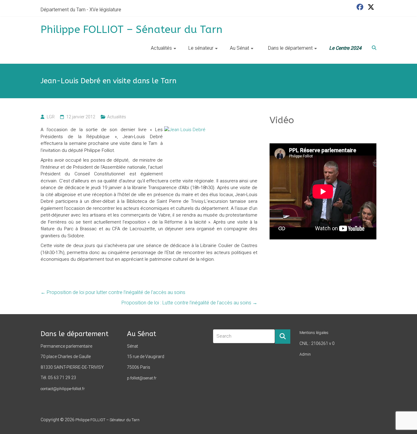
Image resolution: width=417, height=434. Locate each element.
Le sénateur (200, 48)
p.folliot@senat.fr (142, 378)
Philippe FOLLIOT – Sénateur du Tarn (132, 29)
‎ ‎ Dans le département (289, 48)
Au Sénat (239, 48)
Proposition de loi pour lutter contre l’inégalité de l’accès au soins (113, 292)
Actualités (161, 48)
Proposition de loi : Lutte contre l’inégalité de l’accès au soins (189, 303)
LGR (51, 116)
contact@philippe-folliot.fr (63, 388)
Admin (305, 354)
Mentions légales (313, 332)
